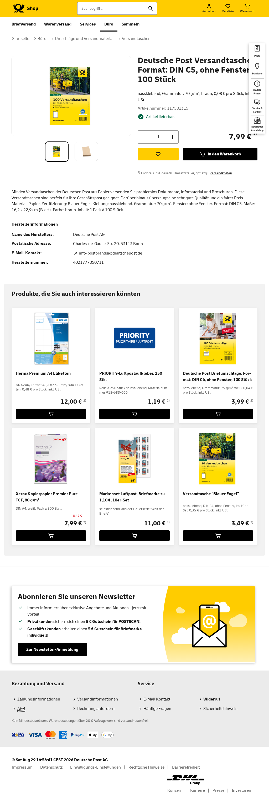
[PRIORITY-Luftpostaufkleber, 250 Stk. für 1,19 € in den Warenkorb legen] (134, 414)
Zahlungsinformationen (38, 699)
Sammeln (130, 24)
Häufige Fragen (157, 708)
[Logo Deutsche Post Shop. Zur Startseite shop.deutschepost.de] (24, 8)
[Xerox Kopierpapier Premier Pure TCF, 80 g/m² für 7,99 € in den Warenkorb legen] (51, 535)
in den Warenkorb (224, 154)
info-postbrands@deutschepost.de (110, 253)
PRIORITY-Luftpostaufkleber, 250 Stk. (130, 376)
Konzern (175, 790)
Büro (108, 24)
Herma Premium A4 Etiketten (43, 373)
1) (168, 522)
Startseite (20, 38)
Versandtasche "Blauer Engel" (211, 493)
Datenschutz (51, 767)
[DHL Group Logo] (185, 780)
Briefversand (24, 24)
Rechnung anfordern (96, 708)
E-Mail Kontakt (156, 699)
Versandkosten (221, 173)
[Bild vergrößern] (72, 96)
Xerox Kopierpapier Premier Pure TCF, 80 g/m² (47, 497)
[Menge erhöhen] (172, 137)
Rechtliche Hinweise (146, 767)
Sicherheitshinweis (220, 708)
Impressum (22, 767)
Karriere (197, 790)
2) (84, 401)
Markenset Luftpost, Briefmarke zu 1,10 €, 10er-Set (132, 497)
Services (88, 24)
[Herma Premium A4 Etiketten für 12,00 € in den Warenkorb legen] (51, 414)
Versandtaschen (136, 38)
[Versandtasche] (218, 535)
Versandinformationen (97, 699)
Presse (218, 790)
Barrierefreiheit (186, 767)
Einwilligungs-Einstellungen (95, 767)
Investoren (241, 790)
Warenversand (57, 24)
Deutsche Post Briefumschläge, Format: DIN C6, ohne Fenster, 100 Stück (217, 376)
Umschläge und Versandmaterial (84, 38)
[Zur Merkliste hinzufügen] (158, 154)
